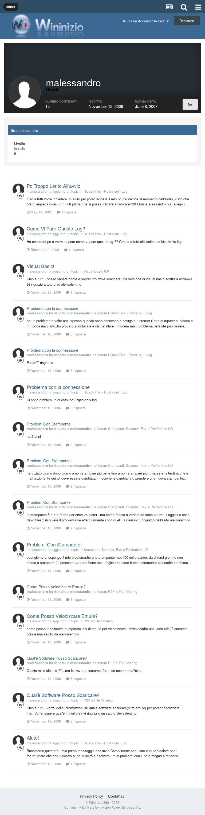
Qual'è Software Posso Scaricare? (57, 658)
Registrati (186, 20)
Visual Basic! (40, 265)
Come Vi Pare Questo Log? (56, 228)
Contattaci (116, 796)
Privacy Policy (91, 796)
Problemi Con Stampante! (49, 424)
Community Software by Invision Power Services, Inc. (102, 807)
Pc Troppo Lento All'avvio (53, 185)
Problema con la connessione (52, 308)
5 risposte (77, 333)
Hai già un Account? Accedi (144, 20)
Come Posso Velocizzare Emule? (56, 586)
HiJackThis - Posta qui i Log (105, 191)
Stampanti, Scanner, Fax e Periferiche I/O (140, 428)
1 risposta (68, 211)
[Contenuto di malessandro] (190, 104)
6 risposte (77, 599)
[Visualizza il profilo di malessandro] (18, 189)
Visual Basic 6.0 (96, 271)
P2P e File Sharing (122, 591)
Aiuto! (33, 737)
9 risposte (77, 444)
